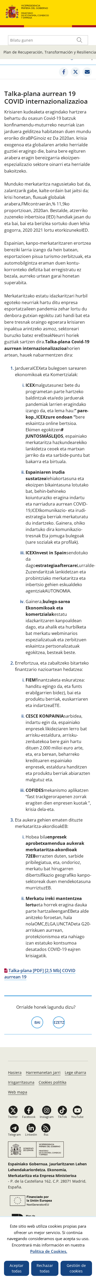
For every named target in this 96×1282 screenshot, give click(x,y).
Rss (46, 1134)
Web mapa (17, 1092)
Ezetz (59, 1022)
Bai (38, 1022)
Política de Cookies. (48, 1251)
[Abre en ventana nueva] (30, 1200)
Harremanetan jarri (43, 1072)
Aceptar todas (16, 1268)
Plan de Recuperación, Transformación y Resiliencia (49, 52)
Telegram (14, 1134)
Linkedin (31, 1134)
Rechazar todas (45, 1268)
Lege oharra (75, 1072)
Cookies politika (52, 1082)
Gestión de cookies (76, 1268)
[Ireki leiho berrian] (63, 72)
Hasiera (15, 1072)
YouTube (77, 1117)
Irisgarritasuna (21, 1082)
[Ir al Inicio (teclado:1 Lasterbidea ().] (27, 11)
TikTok (62, 1117)
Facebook (28, 1117)
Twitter (13, 1117)
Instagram (47, 1117)
